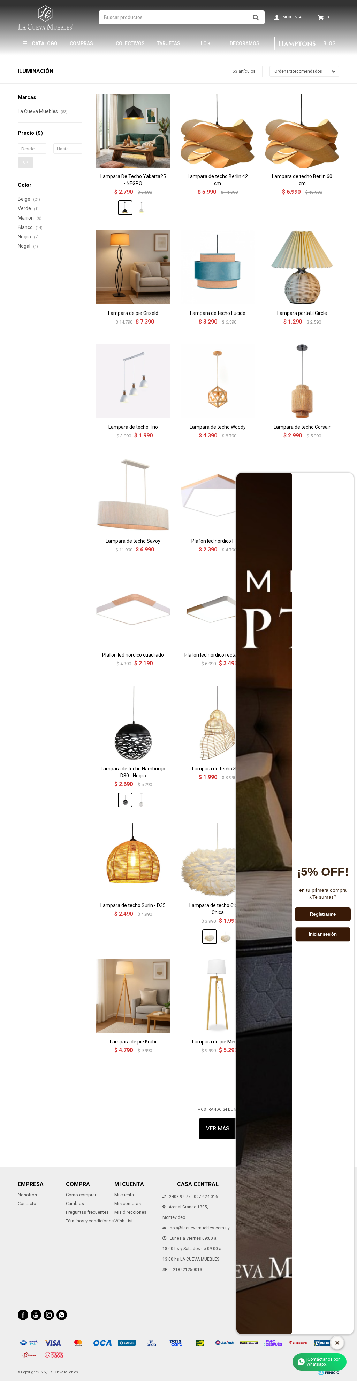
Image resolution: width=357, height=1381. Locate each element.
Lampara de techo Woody (218, 427)
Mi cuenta (124, 1194)
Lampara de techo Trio (133, 427)
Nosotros (27, 1194)
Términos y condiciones (90, 1220)
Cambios (75, 1203)
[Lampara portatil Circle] (302, 267)
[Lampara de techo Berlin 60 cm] (302, 131)
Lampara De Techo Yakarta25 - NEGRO (133, 180)
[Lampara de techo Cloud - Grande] (226, 937)
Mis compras (127, 1203)
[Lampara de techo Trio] (133, 381)
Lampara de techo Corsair (302, 427)
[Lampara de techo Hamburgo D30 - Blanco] (141, 800)
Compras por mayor (83, 46)
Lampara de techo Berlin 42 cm (218, 180)
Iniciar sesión (323, 934)
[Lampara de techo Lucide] (218, 267)
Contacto (27, 1203)
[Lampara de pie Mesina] (218, 996)
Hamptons (297, 43)
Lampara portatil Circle (302, 313)
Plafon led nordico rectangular (217, 655)
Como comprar (81, 1194)
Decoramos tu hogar (244, 46)
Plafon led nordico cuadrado (133, 655)
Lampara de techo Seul (217, 768)
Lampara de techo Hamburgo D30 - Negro (133, 772)
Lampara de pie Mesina (217, 1042)
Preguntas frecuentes (87, 1212)
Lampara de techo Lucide (217, 313)
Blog (329, 43)
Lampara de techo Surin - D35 (133, 905)
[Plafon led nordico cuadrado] (133, 609)
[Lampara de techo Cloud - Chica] (218, 859)
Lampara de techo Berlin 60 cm (302, 180)
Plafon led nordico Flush (217, 541)
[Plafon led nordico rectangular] (218, 609)
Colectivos (130, 43)
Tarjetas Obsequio (169, 46)
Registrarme (323, 914)
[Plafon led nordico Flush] (218, 495)
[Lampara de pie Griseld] (133, 267)
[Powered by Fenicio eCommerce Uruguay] (328, 1372)
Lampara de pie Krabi (133, 1042)
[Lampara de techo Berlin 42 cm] (218, 131)
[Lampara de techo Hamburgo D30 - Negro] (133, 723)
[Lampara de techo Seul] (218, 723)
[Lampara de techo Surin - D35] (133, 859)
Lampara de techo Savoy (133, 541)
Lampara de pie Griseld (133, 313)
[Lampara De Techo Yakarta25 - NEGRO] (133, 131)
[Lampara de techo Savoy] (133, 495)
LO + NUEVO (209, 46)
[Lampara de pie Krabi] (133, 996)
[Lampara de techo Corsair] (302, 381)
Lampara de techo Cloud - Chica (217, 909)
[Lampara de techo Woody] (218, 381)
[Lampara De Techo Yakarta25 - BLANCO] (141, 208)
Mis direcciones (130, 1212)
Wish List (123, 1220)
